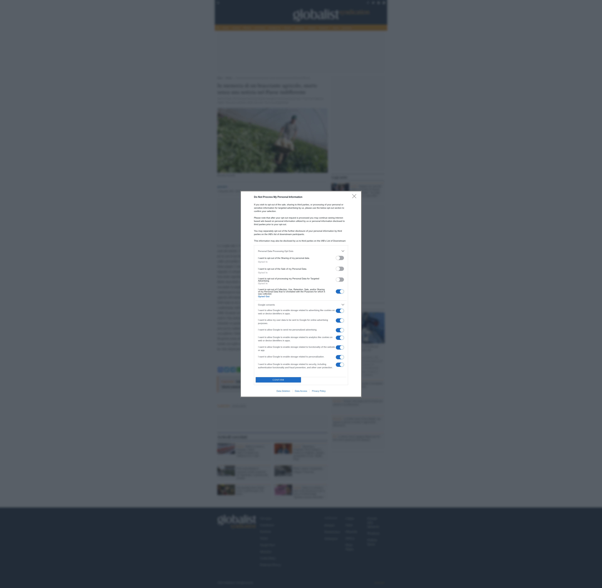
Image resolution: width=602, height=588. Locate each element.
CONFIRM (278, 380)
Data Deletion (283, 391)
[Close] (355, 197)
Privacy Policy (319, 391)
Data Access (301, 391)
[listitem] (301, 251)
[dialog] (301, 294)
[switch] (340, 258)
